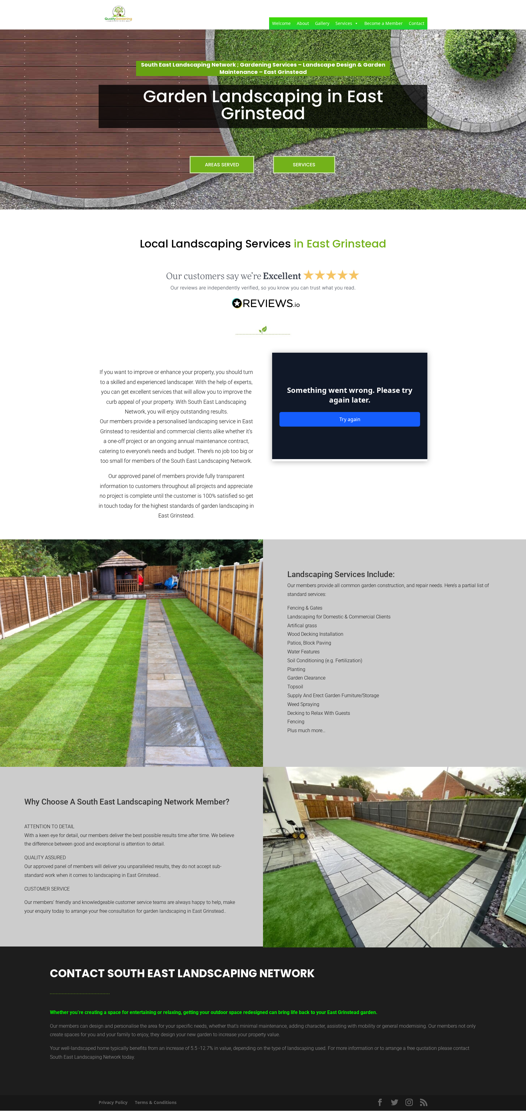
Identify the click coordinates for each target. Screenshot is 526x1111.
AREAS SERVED (222, 164)
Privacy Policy (113, 1102)
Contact (416, 23)
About (303, 23)
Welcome (281, 23)
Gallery (322, 23)
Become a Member (383, 23)
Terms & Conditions (156, 1102)
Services (343, 23)
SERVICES (304, 164)
